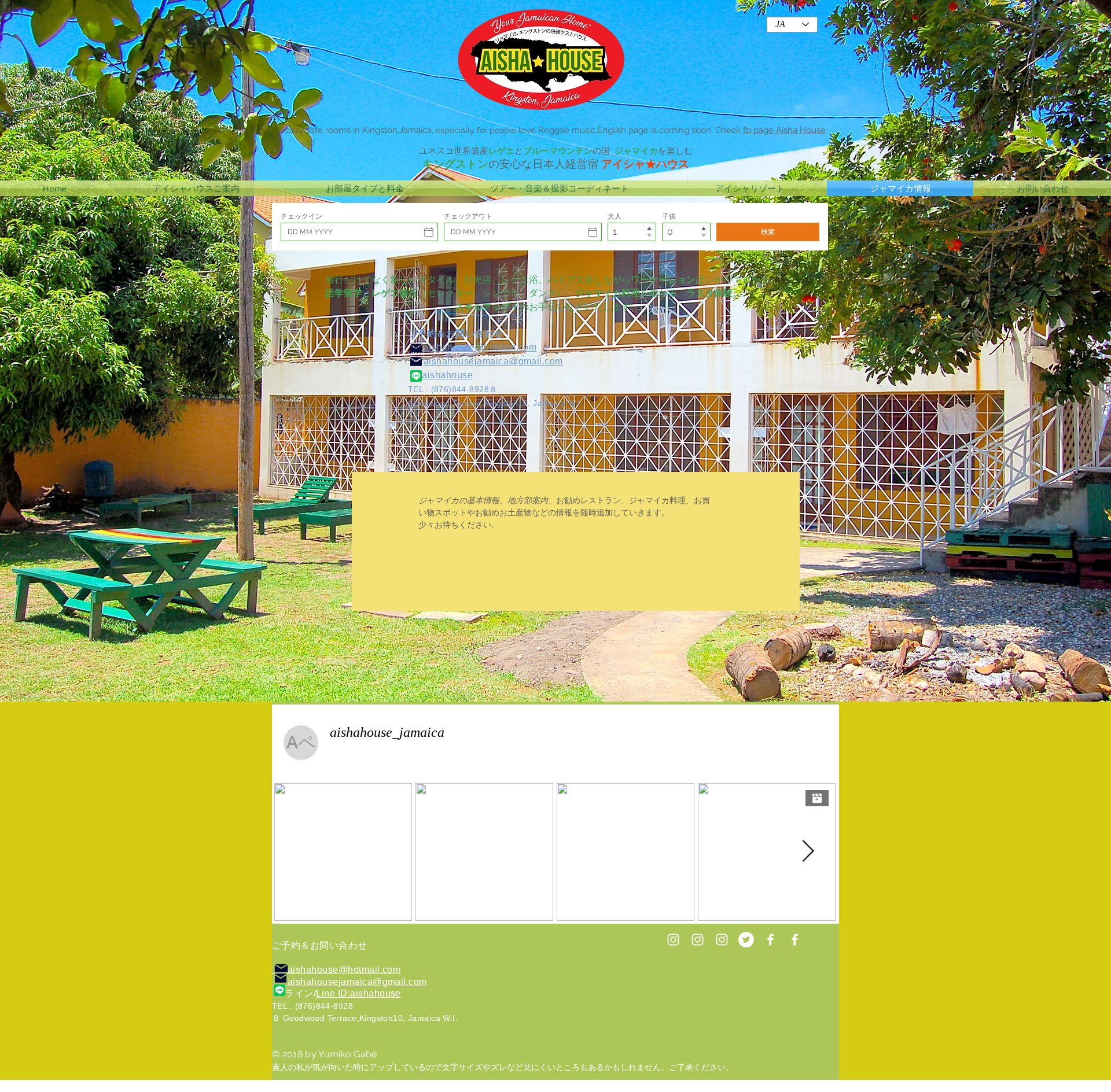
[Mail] (416, 361)
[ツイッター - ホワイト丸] (746, 939)
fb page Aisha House (784, 130)
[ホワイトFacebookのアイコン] (795, 939)
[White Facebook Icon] (770, 939)
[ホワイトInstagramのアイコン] (697, 939)
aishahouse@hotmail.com (480, 347)
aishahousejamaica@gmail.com (493, 361)
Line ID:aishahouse (358, 993)
